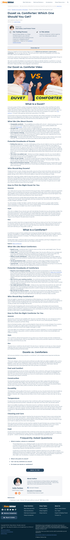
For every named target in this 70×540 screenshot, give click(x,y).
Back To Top (35, 470)
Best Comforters (17, 243)
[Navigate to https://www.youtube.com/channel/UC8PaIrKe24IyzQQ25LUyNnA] (19, 493)
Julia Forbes (17, 22)
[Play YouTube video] (35, 85)
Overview (34, 48)
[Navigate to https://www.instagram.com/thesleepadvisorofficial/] (16, 493)
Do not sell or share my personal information (46, 534)
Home (9, 9)
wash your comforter (56, 272)
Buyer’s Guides (10, 517)
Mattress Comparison (10, 513)
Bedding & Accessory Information (20, 9)
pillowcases (19, 127)
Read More (59, 6)
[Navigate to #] (67, 2)
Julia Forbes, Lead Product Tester (25, 28)
